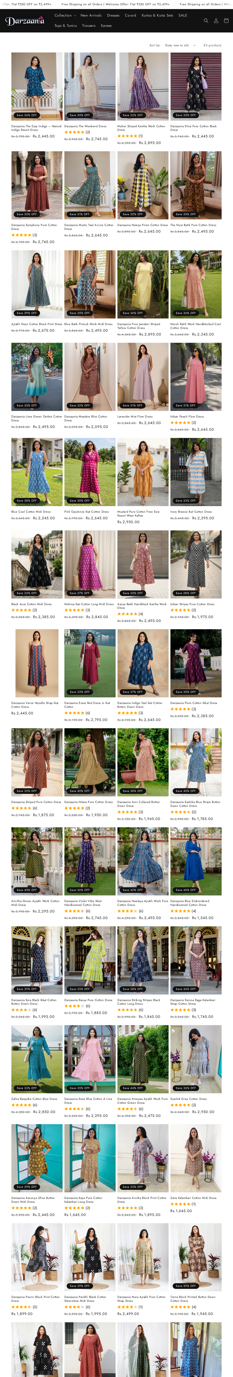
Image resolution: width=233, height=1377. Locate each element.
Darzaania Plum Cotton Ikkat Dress (193, 703)
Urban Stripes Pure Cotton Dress (192, 604)
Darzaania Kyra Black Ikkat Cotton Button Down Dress (34, 1002)
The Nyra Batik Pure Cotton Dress (193, 225)
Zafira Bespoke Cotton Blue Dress (34, 1099)
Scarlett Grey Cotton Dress (188, 1099)
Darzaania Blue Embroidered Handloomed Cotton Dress (189, 903)
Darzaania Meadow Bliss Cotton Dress (85, 419)
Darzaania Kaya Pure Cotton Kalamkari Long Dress (83, 1200)
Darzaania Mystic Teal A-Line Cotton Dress (89, 227)
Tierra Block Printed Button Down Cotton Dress (192, 1299)
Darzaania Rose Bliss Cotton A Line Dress (88, 1101)
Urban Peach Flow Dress (187, 417)
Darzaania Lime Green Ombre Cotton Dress (36, 419)
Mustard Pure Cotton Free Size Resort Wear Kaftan (138, 514)
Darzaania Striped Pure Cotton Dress (36, 802)
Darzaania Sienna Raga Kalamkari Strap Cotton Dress (192, 1002)
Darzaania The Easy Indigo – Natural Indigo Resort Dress (36, 128)
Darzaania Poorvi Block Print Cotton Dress (35, 1299)
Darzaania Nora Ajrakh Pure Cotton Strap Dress (141, 1299)
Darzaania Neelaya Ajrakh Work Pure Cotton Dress (142, 903)
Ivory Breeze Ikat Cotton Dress (191, 512)
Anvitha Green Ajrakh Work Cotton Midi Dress (35, 903)
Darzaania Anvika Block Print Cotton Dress (142, 1200)
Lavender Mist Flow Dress (134, 417)
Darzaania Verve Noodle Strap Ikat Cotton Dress (34, 705)
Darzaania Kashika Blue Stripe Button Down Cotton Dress (195, 804)
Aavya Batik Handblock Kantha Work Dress (142, 606)
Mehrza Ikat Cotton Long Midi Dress (89, 604)
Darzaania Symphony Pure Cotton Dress (34, 227)
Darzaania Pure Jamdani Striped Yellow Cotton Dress (138, 326)
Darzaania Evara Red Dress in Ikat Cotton (87, 705)
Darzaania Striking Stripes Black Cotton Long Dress (138, 1002)
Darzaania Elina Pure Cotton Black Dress (193, 128)
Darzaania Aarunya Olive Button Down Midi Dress (33, 1200)
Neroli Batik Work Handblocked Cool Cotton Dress (195, 326)
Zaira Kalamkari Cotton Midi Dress (193, 1198)
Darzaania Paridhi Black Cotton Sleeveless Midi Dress (85, 1299)
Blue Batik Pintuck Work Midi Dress (88, 324)
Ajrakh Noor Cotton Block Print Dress (36, 324)
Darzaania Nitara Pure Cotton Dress (88, 802)
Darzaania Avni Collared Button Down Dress (138, 804)
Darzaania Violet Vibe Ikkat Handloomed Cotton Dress (82, 903)
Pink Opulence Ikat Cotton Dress (86, 512)
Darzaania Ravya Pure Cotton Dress (88, 1000)
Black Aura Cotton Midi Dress (31, 604)
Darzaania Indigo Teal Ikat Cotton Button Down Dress (139, 705)
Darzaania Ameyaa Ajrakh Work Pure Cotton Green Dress (142, 1101)
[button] (65, 15)
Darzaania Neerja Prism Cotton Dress (142, 225)
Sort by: (155, 45)
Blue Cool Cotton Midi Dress (31, 512)
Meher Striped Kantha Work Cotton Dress (141, 128)
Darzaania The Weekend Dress (85, 126)
